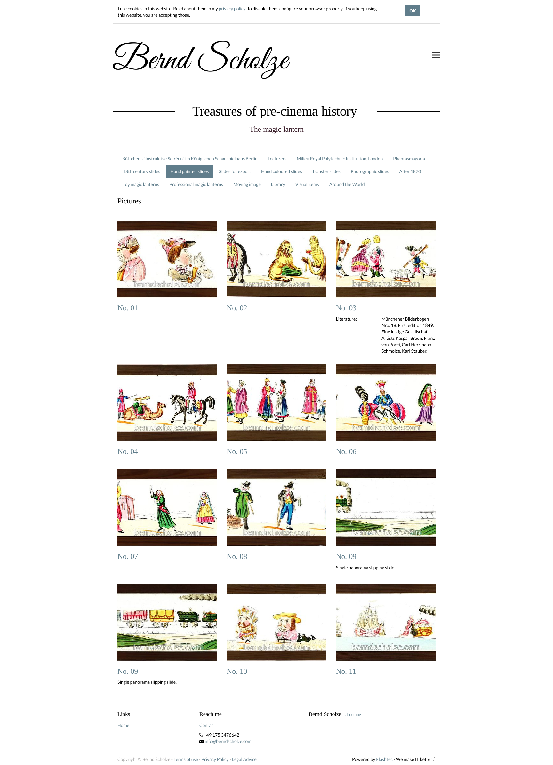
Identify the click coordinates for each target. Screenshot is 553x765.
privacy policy (232, 8)
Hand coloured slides (281, 171)
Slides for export (235, 171)
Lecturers (277, 158)
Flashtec (384, 759)
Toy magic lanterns (141, 184)
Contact (207, 725)
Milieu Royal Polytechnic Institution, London (340, 158)
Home (123, 725)
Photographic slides (370, 171)
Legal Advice (244, 759)
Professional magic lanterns (196, 184)
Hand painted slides (190, 171)
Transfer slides (326, 171)
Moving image (247, 184)
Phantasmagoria (409, 158)
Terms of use (186, 759)
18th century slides (141, 171)
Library (278, 184)
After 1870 (410, 171)
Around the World (347, 184)
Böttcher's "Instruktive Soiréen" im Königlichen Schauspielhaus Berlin (190, 158)
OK (412, 11)
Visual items (307, 184)
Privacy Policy (214, 759)
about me (353, 714)
